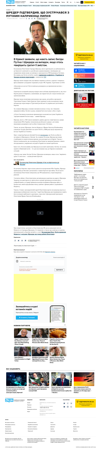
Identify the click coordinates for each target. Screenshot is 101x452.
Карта (28, 411)
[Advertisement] (34, 288)
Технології (52, 424)
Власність (75, 431)
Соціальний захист (32, 422)
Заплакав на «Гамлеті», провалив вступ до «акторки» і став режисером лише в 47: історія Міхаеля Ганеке (81, 197)
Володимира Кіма (48, 232)
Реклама (29, 407)
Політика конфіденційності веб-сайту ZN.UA (86, 447)
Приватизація (8, 431)
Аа (82, 2)
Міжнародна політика (10, 424)
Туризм (75, 429)
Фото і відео (43, 2)
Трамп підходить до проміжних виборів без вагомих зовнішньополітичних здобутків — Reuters (81, 154)
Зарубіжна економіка (33, 424)
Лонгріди (57, 2)
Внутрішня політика (9, 422)
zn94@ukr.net (43, 411)
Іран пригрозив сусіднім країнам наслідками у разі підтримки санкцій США (81, 145)
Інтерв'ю (51, 2)
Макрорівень (8, 426)
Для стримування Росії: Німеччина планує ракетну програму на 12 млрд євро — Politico (81, 163)
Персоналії (30, 431)
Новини (32, 2)
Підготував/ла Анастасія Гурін (24, 245)
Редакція (29, 405)
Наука (51, 422)
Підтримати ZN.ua (89, 2)
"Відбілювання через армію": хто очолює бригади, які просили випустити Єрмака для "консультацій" (80, 177)
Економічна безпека (32, 429)
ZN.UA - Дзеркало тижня (84, 105)
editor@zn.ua (42, 414)
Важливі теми (10, 5)
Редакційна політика (32, 409)
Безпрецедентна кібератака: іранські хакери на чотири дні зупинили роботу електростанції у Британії (80, 135)
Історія (74, 424)
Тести (63, 2)
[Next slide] (94, 5)
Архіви (28, 402)
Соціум (74, 422)
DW (45, 77)
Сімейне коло (76, 426)
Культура (52, 431)
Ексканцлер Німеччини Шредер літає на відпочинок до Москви (39, 163)
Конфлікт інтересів (32, 426)
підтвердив (44, 135)
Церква (52, 429)
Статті (37, 2)
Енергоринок (8, 429)
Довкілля (52, 426)
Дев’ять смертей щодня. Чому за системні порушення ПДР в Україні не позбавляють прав (81, 187)
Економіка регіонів (9, 433)
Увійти (78, 2)
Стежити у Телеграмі (28, 317)
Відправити (59, 269)
